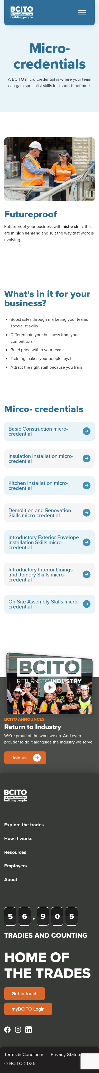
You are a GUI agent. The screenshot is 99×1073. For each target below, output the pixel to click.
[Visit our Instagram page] (18, 1029)
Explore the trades (24, 824)
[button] (82, 12)
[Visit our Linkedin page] (28, 1029)
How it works (18, 838)
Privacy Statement (69, 1054)
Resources (15, 852)
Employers (15, 865)
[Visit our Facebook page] (7, 1029)
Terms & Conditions (24, 1054)
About (10, 879)
